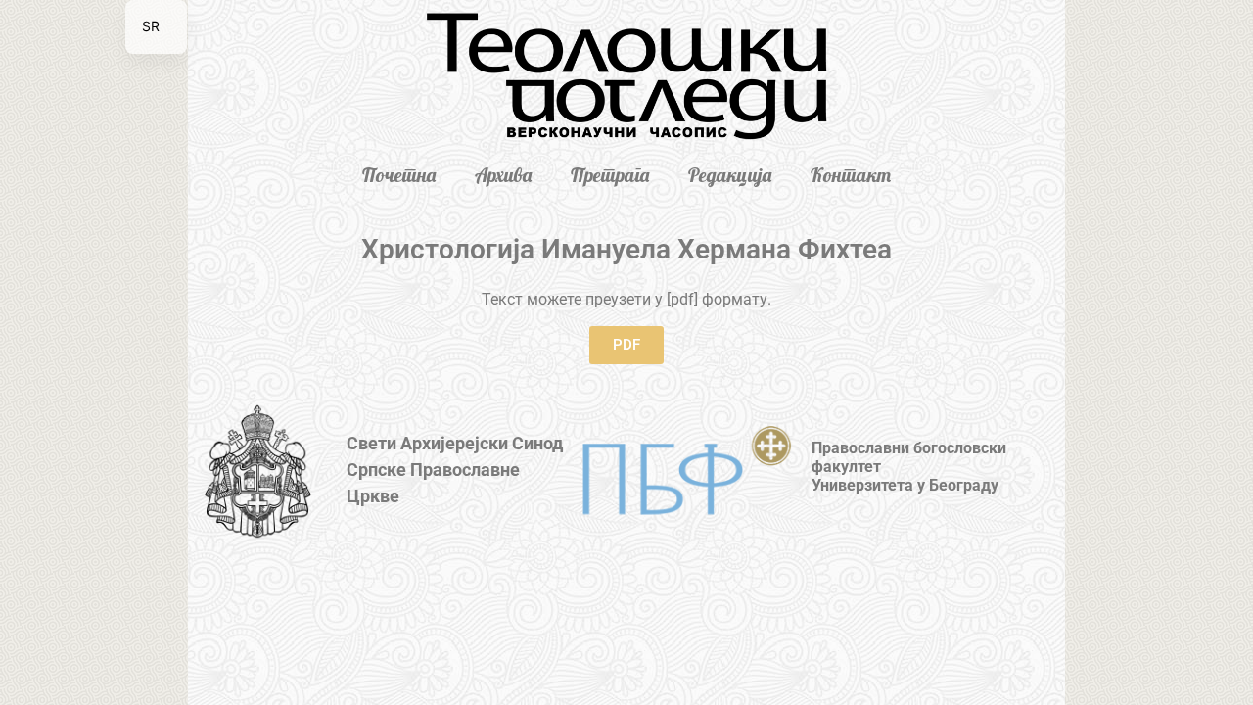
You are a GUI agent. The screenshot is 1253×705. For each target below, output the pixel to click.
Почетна (399, 175)
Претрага (610, 175)
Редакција (729, 175)
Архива (503, 175)
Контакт (851, 175)
